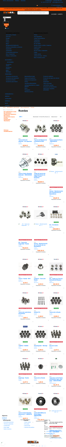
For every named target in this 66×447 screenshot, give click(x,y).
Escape (7, 38)
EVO (35, 142)
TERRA (50, 281)
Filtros (7, 40)
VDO (50, 195)
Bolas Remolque (8, 71)
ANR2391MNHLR (52, 383)
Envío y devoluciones (8, 0)
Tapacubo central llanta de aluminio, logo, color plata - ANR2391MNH (56, 379)
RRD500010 (51, 143)
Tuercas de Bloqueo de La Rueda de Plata (40, 140)
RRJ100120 (36, 282)
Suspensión (8, 48)
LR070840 (51, 196)
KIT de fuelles (37, 43)
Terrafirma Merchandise (30, 83)
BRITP (19, 347)
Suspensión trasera (9, 117)
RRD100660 (20, 316)
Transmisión (9, 50)
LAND (50, 382)
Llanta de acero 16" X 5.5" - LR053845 (55, 431)
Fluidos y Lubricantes (11, 55)
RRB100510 (51, 282)
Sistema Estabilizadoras (8, 130)
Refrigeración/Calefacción (12, 45)
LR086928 (36, 249)
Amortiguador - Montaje (40, 345)
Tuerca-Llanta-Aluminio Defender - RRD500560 (25, 174)
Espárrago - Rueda (23, 378)
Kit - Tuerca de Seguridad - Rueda (23, 243)
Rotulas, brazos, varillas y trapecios (42, 45)
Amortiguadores (38, 36)
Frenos (7, 41)
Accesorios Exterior (8, 68)
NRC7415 (20, 143)
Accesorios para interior (12, 81)
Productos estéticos (48, 76)
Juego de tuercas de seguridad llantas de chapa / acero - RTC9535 (39, 175)
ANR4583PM (36, 418)
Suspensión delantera (10, 114)
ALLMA (19, 142)
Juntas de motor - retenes (40, 55)
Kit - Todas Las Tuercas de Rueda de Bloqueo (56, 279)
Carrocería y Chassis (11, 34)
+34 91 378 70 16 (46, 2)
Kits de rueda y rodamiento (40, 50)
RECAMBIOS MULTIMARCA (41, 33)
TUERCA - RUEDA (23, 345)
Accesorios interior (8, 65)
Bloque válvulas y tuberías (9, 122)
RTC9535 (36, 180)
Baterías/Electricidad (30, 76)
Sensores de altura (9, 128)
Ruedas (6, 118)
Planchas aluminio (29, 91)
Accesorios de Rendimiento (50, 86)
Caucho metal (37, 47)
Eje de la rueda (53, 345)
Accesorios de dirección (12, 76)
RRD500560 (20, 177)
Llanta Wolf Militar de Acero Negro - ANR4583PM (40, 414)
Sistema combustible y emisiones (14, 47)
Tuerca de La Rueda (54, 312)
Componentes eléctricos (12, 52)
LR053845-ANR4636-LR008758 (55, 438)
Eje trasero (7, 115)
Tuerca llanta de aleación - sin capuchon (25, 140)
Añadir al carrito (58, 441)
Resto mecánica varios (39, 57)
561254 (50, 314)
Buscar (6, 24)
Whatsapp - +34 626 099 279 (54, 0)
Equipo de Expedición (30, 78)
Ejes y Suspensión (10, 54)
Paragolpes (27, 90)
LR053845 (51, 434)
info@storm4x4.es (58, 2)
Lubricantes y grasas (48, 85)
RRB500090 (51, 227)
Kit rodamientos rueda (10, 111)
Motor (7, 43)
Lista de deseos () (57, 5)
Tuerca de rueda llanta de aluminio (24, 312)
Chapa (35, 52)
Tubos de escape (47, 83)
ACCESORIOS (8, 62)
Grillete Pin (37, 312)
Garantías (23, 0)
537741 (35, 314)
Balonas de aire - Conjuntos (9, 125)
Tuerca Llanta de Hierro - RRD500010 (55, 140)
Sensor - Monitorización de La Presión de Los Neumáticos (56, 192)
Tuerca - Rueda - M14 (24, 278)
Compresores (8, 127)
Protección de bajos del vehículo (51, 78)
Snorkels (45, 79)
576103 (35, 380)
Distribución (37, 41)
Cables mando (37, 54)
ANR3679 (20, 416)
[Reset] (6, 22)
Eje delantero (7, 113)
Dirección (8, 36)
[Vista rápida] (25, 138)
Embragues (36, 48)
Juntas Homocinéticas (39, 38)
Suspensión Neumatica (7, 120)
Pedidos (17, 0)
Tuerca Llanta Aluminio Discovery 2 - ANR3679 (25, 413)
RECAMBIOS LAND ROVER (12, 33)
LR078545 (36, 143)
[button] (33, 31)
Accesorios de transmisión (12, 78)
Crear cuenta (60, 7)
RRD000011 (20, 281)
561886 (50, 348)
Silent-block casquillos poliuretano (48, 89)
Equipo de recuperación (30, 79)
